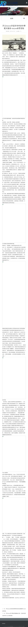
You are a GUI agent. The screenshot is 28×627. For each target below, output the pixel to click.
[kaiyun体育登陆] (9, 3)
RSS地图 (18, 626)
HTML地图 (22, 626)
